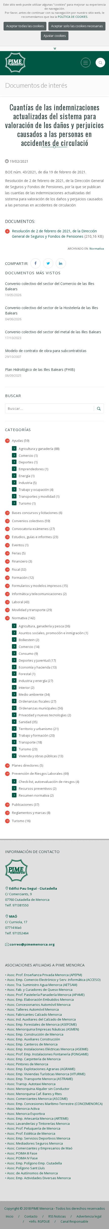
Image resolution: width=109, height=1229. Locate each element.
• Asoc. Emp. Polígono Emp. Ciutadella (33, 1163)
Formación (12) (23, 577)
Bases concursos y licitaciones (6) (37, 513)
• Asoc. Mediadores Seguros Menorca (34, 1143)
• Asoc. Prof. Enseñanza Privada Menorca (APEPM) (43, 975)
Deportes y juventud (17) (37, 660)
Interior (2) (26, 688)
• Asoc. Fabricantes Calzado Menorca (33, 1014)
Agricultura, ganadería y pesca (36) (44, 626)
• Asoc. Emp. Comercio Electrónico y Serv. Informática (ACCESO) (52, 979)
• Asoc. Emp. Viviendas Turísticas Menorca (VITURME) (45, 1074)
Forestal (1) (27, 674)
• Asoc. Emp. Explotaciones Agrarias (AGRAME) (40, 1069)
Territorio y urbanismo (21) (39, 729)
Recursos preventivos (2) (37, 788)
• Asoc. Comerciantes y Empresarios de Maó (38, 1148)
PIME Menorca (42, 1208)
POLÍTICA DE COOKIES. (73, 17)
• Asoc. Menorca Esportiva (25, 1113)
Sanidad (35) (28, 722)
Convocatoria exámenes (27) (33, 529)
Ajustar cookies (55, 36)
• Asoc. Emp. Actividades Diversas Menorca (38, 1178)
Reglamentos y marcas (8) (31, 813)
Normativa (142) (23, 618)
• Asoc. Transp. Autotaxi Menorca (30, 1084)
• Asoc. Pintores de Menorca (26, 1064)
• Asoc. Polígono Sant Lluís (25, 1168)
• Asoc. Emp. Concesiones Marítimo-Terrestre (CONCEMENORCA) (53, 1103)
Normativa (96, 248)
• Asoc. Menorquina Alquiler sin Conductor (37, 1088)
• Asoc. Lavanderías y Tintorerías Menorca (37, 1123)
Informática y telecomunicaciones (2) (39, 594)
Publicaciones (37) (25, 804)
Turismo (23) (28, 749)
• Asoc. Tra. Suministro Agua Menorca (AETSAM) (41, 984)
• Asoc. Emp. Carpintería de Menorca (33, 1059)
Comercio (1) (28, 455)
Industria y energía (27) (36, 681)
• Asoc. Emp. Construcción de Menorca (34, 1034)
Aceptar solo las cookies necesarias (77, 26)
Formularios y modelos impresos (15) (40, 586)
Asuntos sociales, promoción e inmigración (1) (53, 633)
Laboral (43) (20, 602)
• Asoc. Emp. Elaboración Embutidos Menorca (39, 999)
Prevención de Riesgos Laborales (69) (40, 773)
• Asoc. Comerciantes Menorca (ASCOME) (36, 1098)
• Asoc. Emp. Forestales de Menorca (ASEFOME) (41, 1024)
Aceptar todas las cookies (25, 26)
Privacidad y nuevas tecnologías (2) (45, 715)
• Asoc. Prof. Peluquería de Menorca (32, 1128)
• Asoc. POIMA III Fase (21, 1153)
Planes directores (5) (27, 765)
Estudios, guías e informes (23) (35, 537)
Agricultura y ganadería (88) (39, 449)
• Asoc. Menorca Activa (22, 1108)
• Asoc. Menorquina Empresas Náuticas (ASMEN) (42, 1029)
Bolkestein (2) (29, 640)
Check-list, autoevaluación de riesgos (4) (49, 782)
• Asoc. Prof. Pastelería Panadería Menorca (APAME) (44, 994)
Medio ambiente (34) (34, 694)
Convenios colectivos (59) (31, 521)
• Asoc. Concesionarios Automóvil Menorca (37, 1004)
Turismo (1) (27, 503)
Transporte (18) (30, 742)
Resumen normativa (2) (36, 795)
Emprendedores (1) (33, 469)
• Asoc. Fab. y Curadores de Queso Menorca (38, 989)
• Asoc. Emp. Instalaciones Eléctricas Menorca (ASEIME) (46, 1049)
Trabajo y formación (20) (37, 735)
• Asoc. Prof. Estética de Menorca (30, 1133)
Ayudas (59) (20, 440)
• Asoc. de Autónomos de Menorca (31, 1173)
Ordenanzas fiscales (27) (37, 701)
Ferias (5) (18, 553)
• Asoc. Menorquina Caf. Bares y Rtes (33, 1093)
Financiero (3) (22, 561)
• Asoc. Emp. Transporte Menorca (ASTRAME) (39, 1078)
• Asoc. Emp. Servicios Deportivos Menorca (37, 1138)
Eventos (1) (20, 545)
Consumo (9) (28, 653)
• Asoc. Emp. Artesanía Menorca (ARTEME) (36, 1118)
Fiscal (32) (19, 569)
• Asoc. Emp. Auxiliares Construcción (32, 1039)
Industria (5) (28, 483)
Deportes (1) (28, 462)
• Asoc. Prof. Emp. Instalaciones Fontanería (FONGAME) (46, 1054)
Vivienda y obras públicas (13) (41, 756)
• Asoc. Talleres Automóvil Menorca (32, 1009)
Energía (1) (26, 476)
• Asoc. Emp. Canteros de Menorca (31, 1044)
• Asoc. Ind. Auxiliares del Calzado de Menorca (40, 1019)
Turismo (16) (21, 821)
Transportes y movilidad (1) (39, 496)
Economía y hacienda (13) (38, 667)
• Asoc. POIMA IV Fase (21, 1158)
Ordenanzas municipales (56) (41, 708)
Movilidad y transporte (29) (32, 610)
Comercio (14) (29, 647)
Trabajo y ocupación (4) (36, 490)
